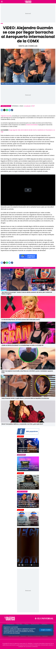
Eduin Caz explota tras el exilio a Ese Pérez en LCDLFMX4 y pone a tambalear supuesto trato (27, 371)
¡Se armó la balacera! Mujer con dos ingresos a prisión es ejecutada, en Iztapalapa (28, 486)
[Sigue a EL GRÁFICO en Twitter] (27, 641)
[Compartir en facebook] (2, 110)
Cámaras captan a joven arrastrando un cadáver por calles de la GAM (27, 449)
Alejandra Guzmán (6, 116)
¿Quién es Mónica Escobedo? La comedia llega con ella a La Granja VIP (22, 345)
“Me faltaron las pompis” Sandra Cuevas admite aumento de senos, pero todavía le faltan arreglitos (26, 293)
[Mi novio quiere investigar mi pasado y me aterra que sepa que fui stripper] (28, 463)
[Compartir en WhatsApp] (7, 110)
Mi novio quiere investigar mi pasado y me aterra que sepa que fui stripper (28, 467)
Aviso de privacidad (13, 636)
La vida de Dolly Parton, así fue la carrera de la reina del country (20, 319)
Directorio (23, 636)
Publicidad (45, 636)
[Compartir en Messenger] (9, 110)
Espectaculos (22, 491)
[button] (2, 1)
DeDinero (44, 624)
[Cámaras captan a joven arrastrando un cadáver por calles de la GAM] (28, 445)
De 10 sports (35, 624)
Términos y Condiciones (34, 636)
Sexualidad (21, 455)
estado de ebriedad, (31, 125)
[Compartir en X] (4, 110)
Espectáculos (6, 106)
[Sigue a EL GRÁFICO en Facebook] (26, 641)
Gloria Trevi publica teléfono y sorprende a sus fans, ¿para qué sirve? (22, 424)
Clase (26, 624)
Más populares (32, 431)
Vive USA (19, 624)
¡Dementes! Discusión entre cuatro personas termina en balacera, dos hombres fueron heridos (27, 522)
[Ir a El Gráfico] (28, 1)
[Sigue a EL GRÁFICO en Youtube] (29, 641)
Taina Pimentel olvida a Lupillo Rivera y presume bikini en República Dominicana (25, 398)
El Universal (10, 624)
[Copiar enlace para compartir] (15, 110)
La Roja (20, 436)
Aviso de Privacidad (15, 633)
